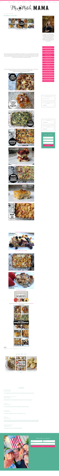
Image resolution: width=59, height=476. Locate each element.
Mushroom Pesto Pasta (10, 371)
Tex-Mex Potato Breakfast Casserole (21, 271)
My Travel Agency (48, 47)
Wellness (48, 64)
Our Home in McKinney (48, 74)
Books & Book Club (48, 78)
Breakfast (17, 348)
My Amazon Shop (48, 69)
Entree (24, 348)
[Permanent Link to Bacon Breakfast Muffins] (32, 370)
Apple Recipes (48, 57)
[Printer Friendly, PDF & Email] (5, 347)
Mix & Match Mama (29, 8)
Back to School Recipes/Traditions (48, 55)
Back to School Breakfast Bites (21, 372)
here (32, 303)
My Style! (48, 67)
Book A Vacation (48, 49)
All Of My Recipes (6, 13)
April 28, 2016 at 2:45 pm (7, 418)
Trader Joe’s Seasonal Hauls (48, 76)
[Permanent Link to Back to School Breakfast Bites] (21, 370)
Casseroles (21, 348)
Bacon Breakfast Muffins (32, 371)
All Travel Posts (48, 62)
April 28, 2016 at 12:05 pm (7, 411)
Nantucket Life (48, 51)
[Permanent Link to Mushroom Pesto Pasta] (10, 370)
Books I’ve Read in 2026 (48, 81)
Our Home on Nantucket (48, 71)
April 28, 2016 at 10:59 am (7, 404)
